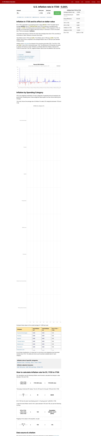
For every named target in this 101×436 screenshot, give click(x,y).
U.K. (82, 1)
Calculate (57, 13)
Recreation (20, 346)
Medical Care (20, 362)
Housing (19, 335)
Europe (93, 1)
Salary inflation (42, 17)
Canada (77, 1)
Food (36, 362)
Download (58, 65)
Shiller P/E (40, 367)
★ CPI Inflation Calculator (8, 1)
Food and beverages (22, 333)
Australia (87, 1)
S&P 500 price (21, 367)
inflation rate (36, 17)
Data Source (22, 59)
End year (48, 10)
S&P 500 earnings (31, 367)
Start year (41, 10)
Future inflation (49, 17)
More (98, 1)
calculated (26, 43)
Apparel (19, 338)
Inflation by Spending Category (26, 56)
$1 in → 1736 (20, 17)
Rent (32, 362)
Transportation (21, 341)
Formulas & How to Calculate (26, 57)
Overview (21, 54)
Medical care (20, 344)
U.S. (72, 1)
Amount (19, 10)
